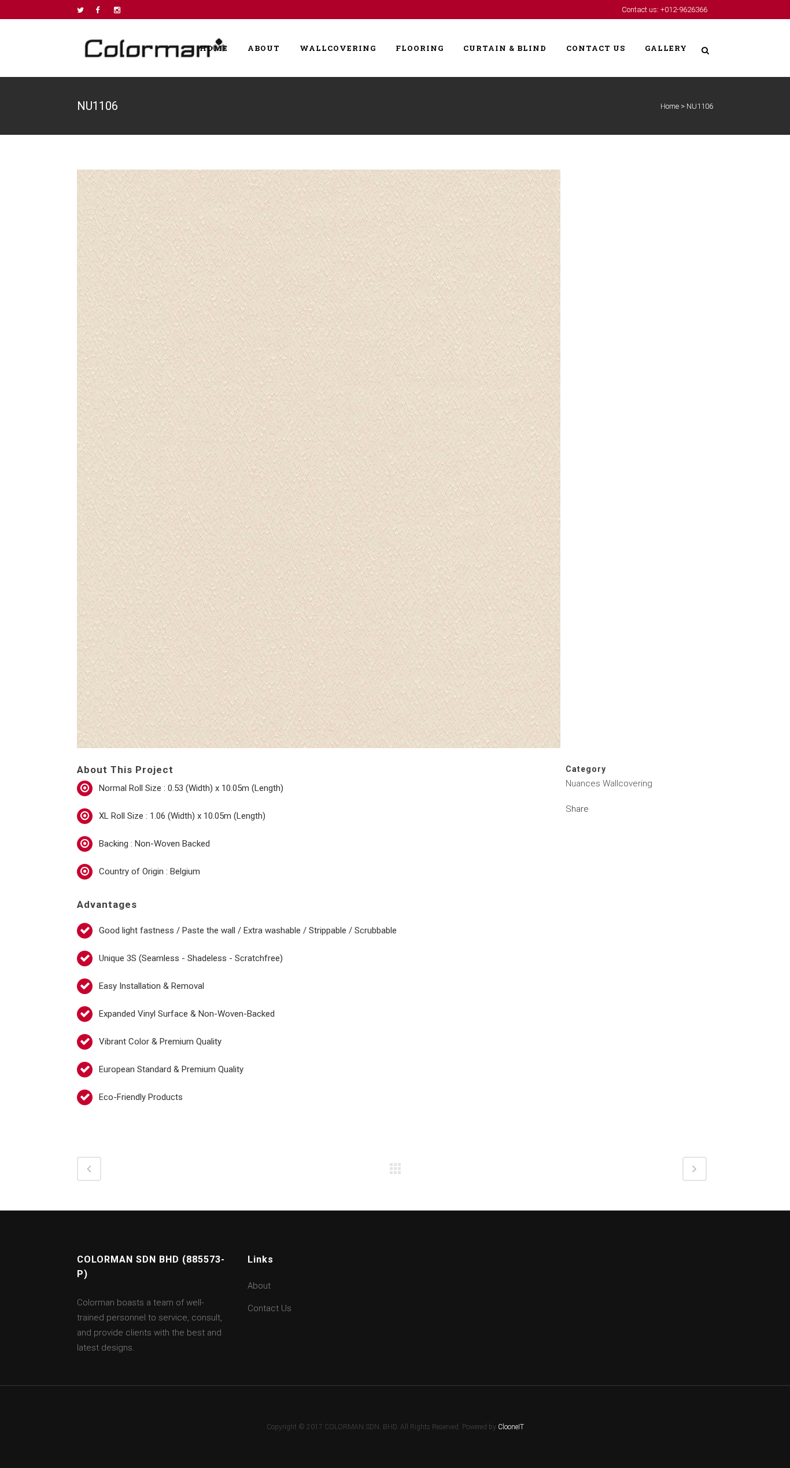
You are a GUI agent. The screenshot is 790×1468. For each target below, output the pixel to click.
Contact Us (269, 1308)
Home (669, 106)
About (259, 1286)
